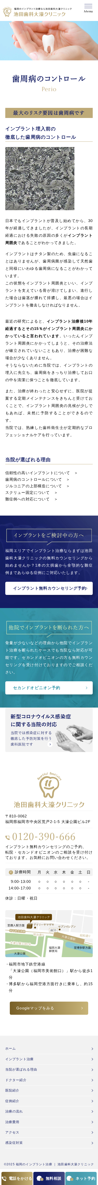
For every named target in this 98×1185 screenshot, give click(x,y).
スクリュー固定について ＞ (31, 493)
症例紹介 (12, 1101)
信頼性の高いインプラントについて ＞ (41, 473)
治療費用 (12, 1122)
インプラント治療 (19, 1059)
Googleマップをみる (35, 1008)
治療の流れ (14, 1111)
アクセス (12, 1132)
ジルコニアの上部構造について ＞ (37, 486)
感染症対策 (14, 1143)
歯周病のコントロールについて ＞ (37, 479)
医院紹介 (12, 1090)
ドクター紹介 (16, 1080)
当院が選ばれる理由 (21, 1069)
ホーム (10, 1048)
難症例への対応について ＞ (31, 499)
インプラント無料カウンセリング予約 (49, 588)
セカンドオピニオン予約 (37, 688)
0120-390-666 (44, 836)
